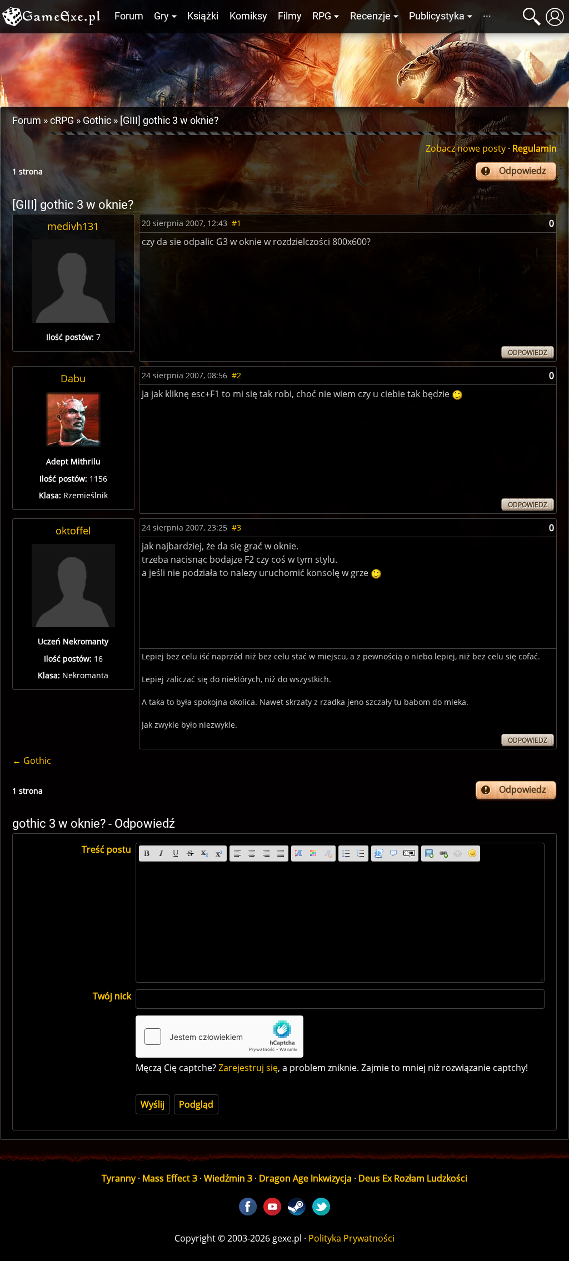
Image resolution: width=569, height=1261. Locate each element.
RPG (321, 16)
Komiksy (248, 16)
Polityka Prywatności (351, 1238)
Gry (161, 16)
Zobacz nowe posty (466, 148)
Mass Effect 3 (169, 1178)
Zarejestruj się (248, 1068)
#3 (236, 527)
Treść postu (106, 849)
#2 (236, 375)
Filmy (290, 16)
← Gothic (31, 760)
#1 (236, 223)
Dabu (73, 378)
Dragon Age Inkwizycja (305, 1178)
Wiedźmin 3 (228, 1178)
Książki (202, 16)
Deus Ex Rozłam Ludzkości (412, 1178)
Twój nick (112, 996)
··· (487, 16)
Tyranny (119, 1178)
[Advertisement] (284, 67)
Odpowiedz (522, 170)
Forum (128, 16)
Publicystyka (437, 16)
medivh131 (73, 226)
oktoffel (73, 530)
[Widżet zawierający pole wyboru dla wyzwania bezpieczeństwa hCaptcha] (219, 1036)
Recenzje (370, 16)
